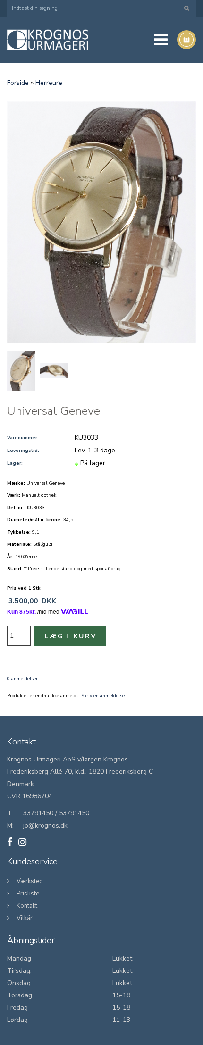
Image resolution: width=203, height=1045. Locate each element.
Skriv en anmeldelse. (103, 696)
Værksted (30, 881)
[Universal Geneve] (101, 222)
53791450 (74, 813)
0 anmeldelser (22, 679)
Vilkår (25, 918)
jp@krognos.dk (45, 825)
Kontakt (27, 906)
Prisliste (28, 893)
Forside (18, 82)
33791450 (38, 813)
